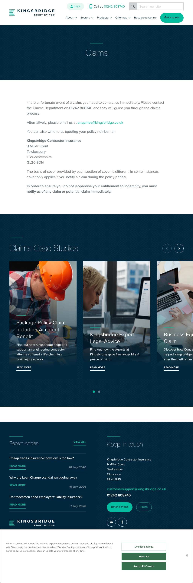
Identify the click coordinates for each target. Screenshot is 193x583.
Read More (23, 367)
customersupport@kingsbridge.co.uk (136, 489)
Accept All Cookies (143, 566)
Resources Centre (145, 17)
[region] (96, 556)
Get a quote (171, 17)
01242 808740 (119, 495)
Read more (17, 466)
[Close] (187, 555)
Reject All (144, 556)
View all (80, 442)
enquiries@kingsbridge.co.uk (100, 122)
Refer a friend (120, 507)
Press (143, 507)
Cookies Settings (144, 546)
